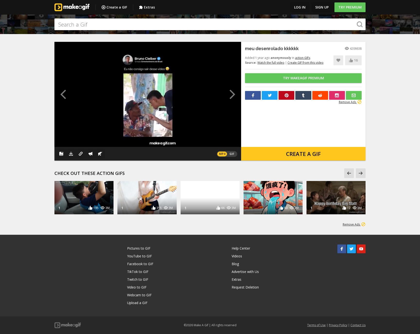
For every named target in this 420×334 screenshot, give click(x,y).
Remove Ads (348, 102)
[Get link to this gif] (81, 154)
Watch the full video (270, 63)
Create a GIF (116, 7)
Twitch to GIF (137, 279)
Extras (149, 7)
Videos (237, 256)
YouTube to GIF (139, 256)
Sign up (322, 7)
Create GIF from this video (306, 63)
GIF (231, 154)
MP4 (222, 154)
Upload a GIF (137, 302)
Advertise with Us (245, 271)
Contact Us (358, 325)
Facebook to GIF (140, 264)
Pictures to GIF (138, 248)
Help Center (241, 248)
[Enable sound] (100, 154)
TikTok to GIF (138, 271)
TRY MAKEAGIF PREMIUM (303, 78)
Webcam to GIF (139, 295)
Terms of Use (316, 325)
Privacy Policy (338, 325)
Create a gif (303, 153)
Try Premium (350, 7)
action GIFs (302, 58)
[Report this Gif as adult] (90, 154)
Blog (235, 264)
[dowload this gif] (71, 154)
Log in (300, 7)
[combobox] (210, 24)
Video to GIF (137, 287)
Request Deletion (245, 287)
